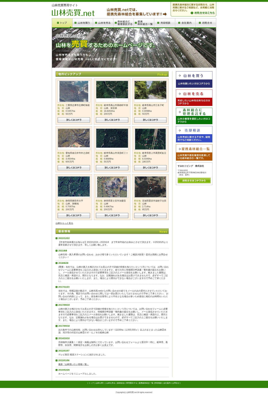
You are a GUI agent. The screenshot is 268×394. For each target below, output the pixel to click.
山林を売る (110, 383)
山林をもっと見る (64, 223)
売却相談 (158, 383)
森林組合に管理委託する (127, 383)
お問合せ (176, 383)
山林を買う (100, 383)
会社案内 (167, 383)
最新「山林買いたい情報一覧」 (73, 364)
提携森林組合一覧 (146, 383)
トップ (91, 383)
